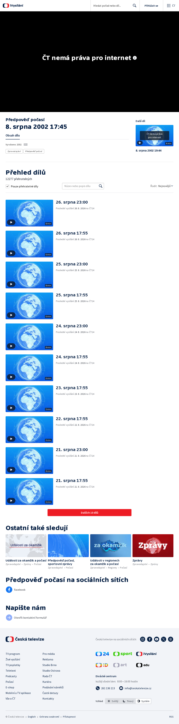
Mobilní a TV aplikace (18, 693)
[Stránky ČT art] (120, 666)
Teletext (11, 670)
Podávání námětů (52, 687)
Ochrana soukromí (49, 716)
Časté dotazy (50, 693)
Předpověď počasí (33, 151)
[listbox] (128, 701)
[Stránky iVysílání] (146, 655)
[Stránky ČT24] (102, 655)
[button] (154, 137)
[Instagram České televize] (142, 639)
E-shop (10, 687)
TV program (13, 653)
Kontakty (48, 698)
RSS (171, 716)
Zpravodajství (14, 151)
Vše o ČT (11, 698)
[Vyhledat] (100, 186)
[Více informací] (135, 58)
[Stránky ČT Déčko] (102, 666)
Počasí (9, 681)
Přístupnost (69, 716)
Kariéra (46, 681)
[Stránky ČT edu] (142, 666)
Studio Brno (49, 665)
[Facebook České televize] (149, 639)
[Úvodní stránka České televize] (25, 639)
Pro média (48, 653)
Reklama (47, 659)
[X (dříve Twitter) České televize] (163, 639)
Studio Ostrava (51, 670)
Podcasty (11, 676)
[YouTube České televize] (156, 639)
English (31, 716)
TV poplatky (13, 665)
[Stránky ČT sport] (122, 655)
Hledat (134, 5)
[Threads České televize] (170, 639)
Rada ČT (47, 676)
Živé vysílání (13, 659)
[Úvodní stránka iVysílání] (16, 5)
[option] (113, 701)
